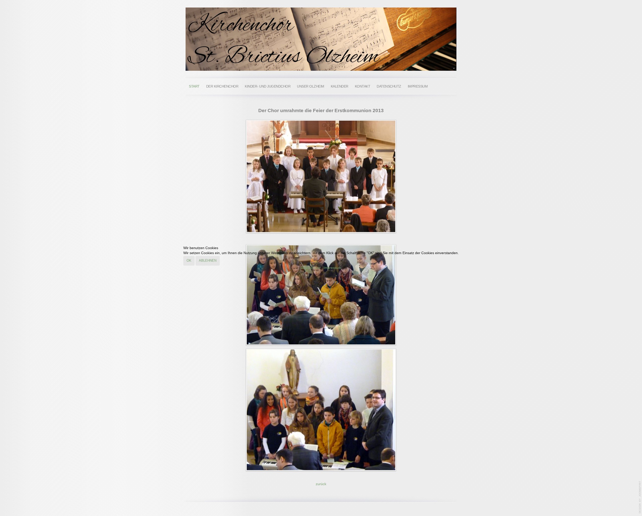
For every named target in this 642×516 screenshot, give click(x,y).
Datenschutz (310, 268)
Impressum (332, 268)
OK (189, 260)
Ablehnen (207, 260)
